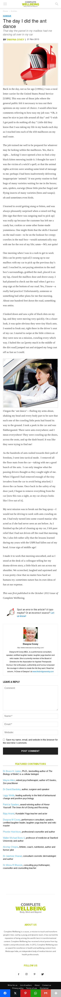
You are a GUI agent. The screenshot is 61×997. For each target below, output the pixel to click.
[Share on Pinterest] (25, 993)
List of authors (26, 985)
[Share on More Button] (56, 993)
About (37, 985)
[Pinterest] (34, 974)
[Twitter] (42, 974)
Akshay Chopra (10, 847)
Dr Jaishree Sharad (12, 856)
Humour (7, 16)
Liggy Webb (8, 795)
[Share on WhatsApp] (35, 993)
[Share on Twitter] (15, 993)
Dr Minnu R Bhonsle (13, 865)
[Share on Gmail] (46, 993)
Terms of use (31, 988)
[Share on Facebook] (5, 993)
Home (5, 11)
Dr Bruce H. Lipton (12, 771)
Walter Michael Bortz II (14, 838)
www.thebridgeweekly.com (43, 671)
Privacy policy (17, 988)
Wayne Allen (9, 780)
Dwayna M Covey (11, 819)
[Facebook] (18, 974)
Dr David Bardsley (12, 789)
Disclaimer (44, 988)
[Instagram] (26, 974)
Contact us (46, 985)
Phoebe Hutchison (12, 831)
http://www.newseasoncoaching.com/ (30, 647)
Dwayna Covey (15, 39)
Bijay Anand (8, 813)
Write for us (12, 985)
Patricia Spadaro (11, 804)
